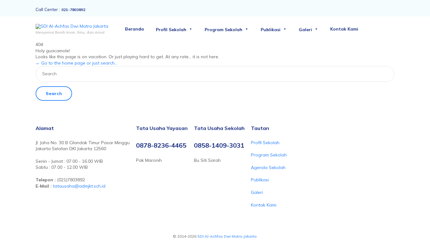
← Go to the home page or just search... (76, 63)
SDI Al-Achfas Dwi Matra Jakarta (227, 236)
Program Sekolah (223, 29)
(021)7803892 (71, 180)
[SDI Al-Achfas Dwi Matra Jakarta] (72, 26)
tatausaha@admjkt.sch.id (79, 186)
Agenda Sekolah (268, 167)
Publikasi (270, 29)
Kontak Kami (344, 29)
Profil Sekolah (171, 29)
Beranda (134, 29)
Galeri (305, 29)
